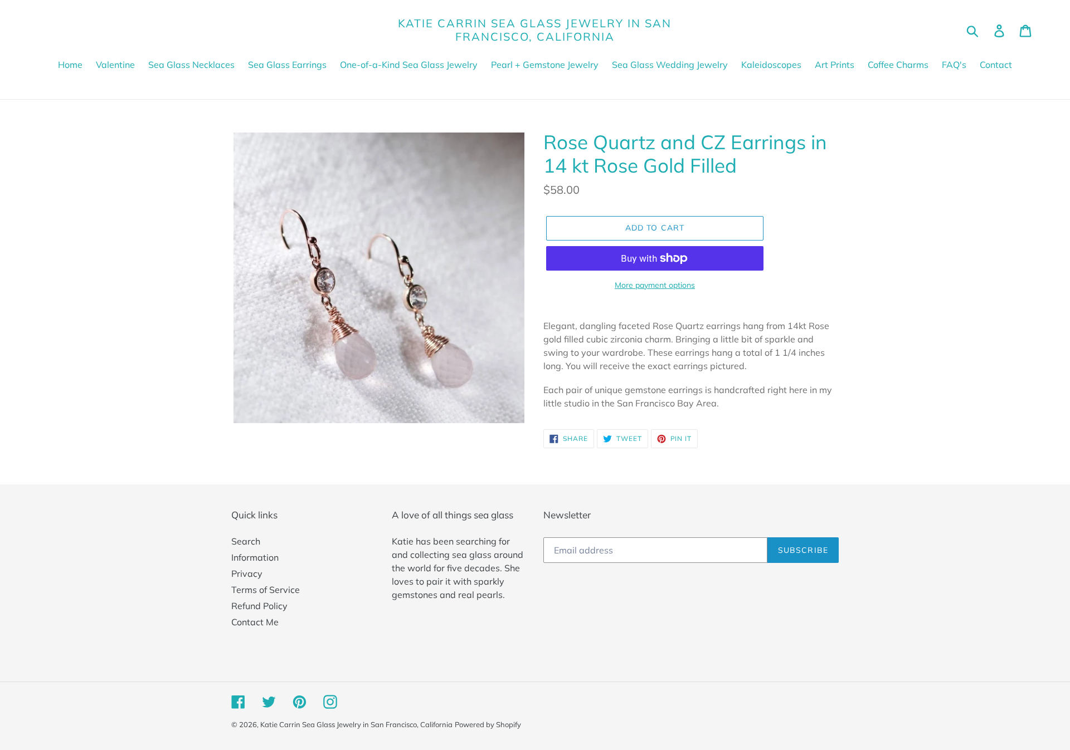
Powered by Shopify (488, 724)
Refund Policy (259, 605)
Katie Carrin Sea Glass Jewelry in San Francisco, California (535, 30)
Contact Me (255, 622)
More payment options (655, 285)
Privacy (246, 573)
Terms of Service (265, 589)
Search (245, 541)
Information (255, 557)
